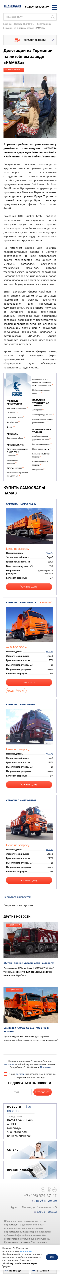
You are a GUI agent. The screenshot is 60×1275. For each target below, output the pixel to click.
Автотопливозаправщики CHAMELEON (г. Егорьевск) (17, 452)
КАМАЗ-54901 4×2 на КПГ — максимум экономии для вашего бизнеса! (20, 1128)
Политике (45, 1067)
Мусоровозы (38, 470)
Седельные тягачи (15, 417)
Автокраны (38, 410)
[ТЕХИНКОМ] (12, 6)
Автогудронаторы (15, 468)
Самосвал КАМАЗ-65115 (21, 602)
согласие (9, 1064)
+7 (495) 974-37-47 (36, 7)
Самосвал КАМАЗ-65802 (21, 800)
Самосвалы (12, 413)
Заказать (29, 682)
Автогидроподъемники (43, 415)
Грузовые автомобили (14, 402)
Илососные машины (41, 449)
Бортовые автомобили (17, 408)
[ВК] (43, 1189)
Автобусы (12, 434)
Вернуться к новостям (17, 896)
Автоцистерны (15, 445)
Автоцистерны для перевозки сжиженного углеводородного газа (42, 382)
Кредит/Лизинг (16, 690)
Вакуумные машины (42, 444)
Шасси (11, 427)
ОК (52, 1257)
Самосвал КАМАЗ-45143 (21, 504)
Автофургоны (13, 422)
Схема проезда (47, 1212)
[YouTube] (49, 1189)
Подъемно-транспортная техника (40, 403)
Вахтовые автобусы (16, 438)
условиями (26, 1251)
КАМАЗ (49, 553)
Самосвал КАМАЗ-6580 (20, 704)
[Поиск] (53, 17)
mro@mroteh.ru (46, 1200)
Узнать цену (29, 586)
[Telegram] (54, 1189)
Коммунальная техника (41, 431)
